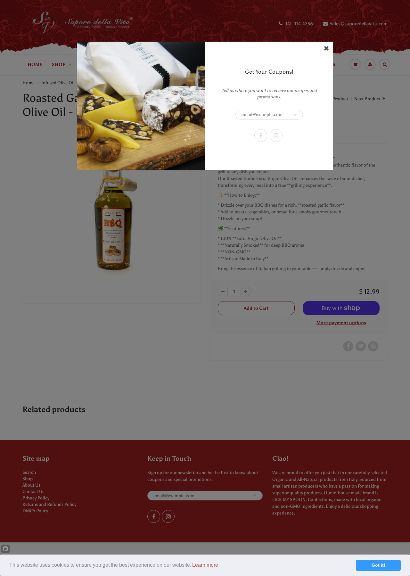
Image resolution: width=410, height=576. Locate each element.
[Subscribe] (295, 115)
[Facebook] (260, 135)
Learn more (205, 565)
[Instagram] (276, 135)
